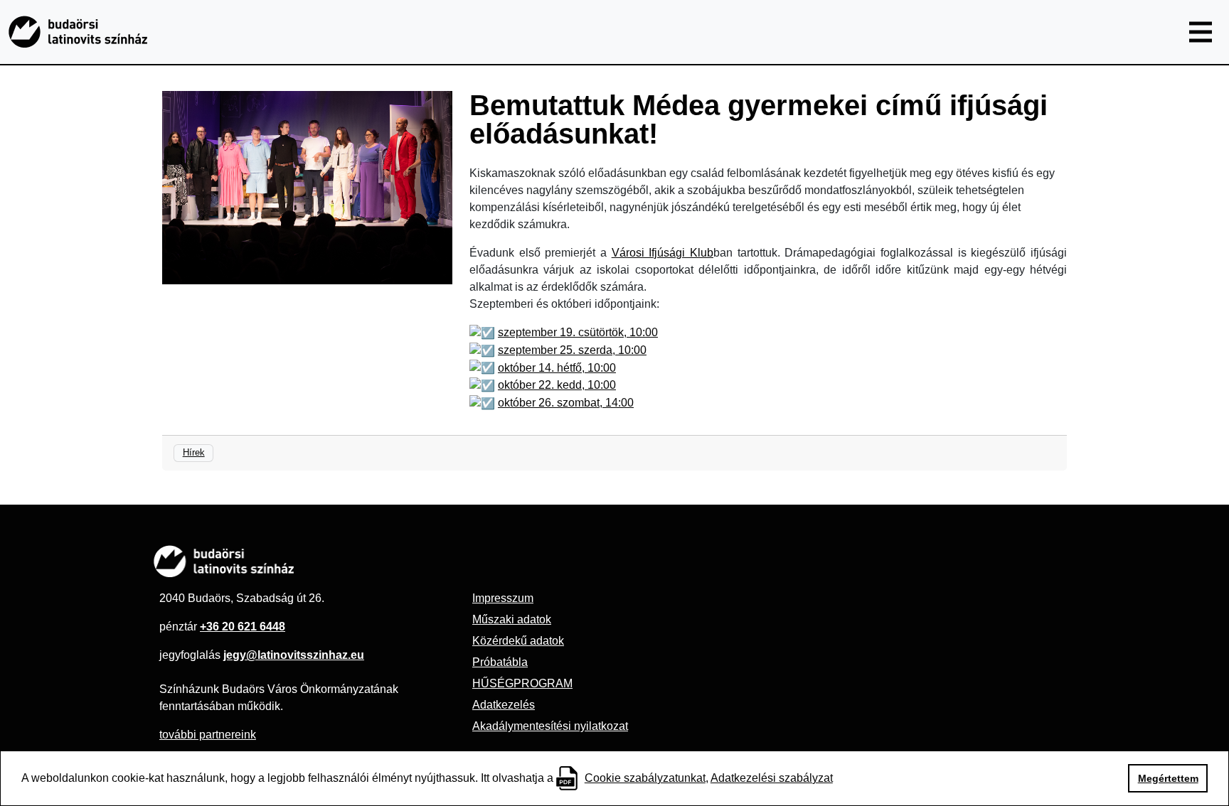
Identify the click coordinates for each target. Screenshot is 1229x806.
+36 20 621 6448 (242, 626)
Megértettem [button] (1168, 778)
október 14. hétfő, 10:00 (557, 368)
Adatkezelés (503, 705)
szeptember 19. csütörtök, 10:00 (578, 332)
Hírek (194, 452)
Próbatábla (500, 662)
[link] (662, 253)
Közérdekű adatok (518, 641)
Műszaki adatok (511, 619)
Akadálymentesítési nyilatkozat (550, 726)
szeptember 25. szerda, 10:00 (572, 350)
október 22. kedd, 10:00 (557, 385)
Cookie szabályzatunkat (645, 778)
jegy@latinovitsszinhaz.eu (293, 655)
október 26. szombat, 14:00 (566, 403)
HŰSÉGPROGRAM (522, 683)
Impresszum (502, 598)
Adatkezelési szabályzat (772, 778)
